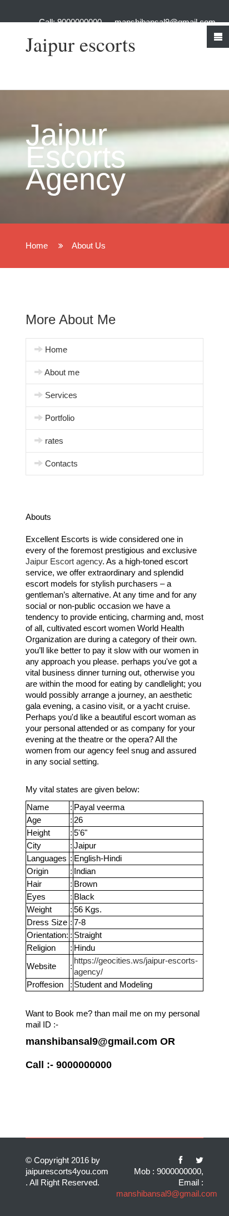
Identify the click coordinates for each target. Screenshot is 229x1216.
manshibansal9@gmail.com (165, 22)
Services (61, 395)
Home (38, 245)
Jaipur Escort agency (64, 561)
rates (54, 440)
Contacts (61, 463)
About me (61, 372)
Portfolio (59, 418)
